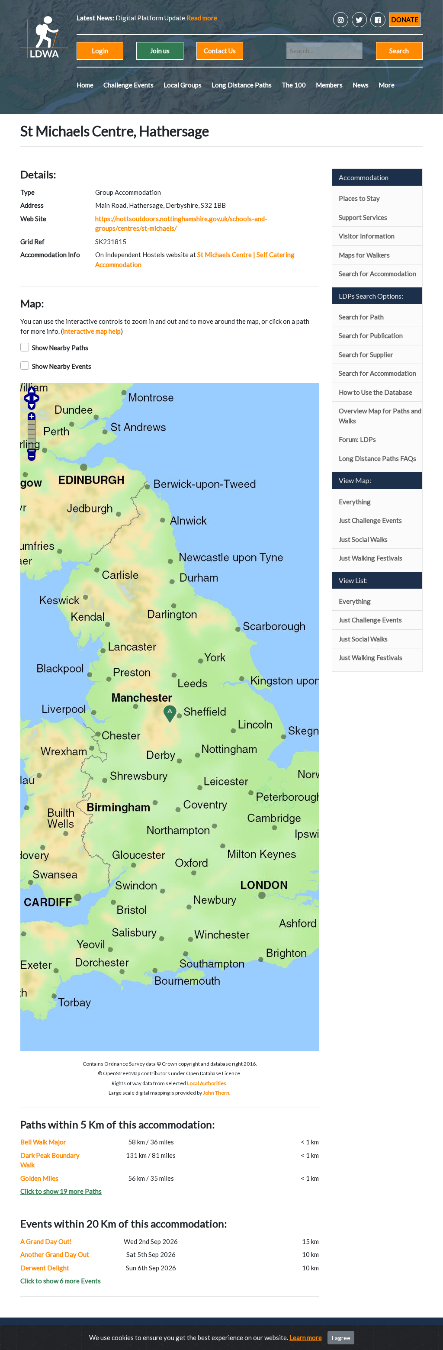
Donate (404, 19)
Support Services (363, 217)
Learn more (305, 1337)
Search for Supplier (366, 354)
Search (399, 51)
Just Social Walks (363, 539)
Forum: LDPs (357, 439)
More (387, 85)
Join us (160, 51)
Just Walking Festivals (370, 558)
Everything (355, 502)
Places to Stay (359, 198)
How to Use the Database (375, 392)
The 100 (294, 85)
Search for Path (361, 317)
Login (100, 51)
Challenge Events (128, 85)
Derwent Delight (44, 1268)
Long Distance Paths (242, 85)
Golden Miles (39, 1178)
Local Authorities (206, 1083)
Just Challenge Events (370, 520)
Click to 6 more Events (60, 1281)
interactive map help (92, 331)
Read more (169, 18)
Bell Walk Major (43, 1142)
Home (85, 85)
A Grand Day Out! (46, 1241)
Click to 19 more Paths (61, 1191)
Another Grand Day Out (54, 1254)
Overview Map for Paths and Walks (380, 416)
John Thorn (216, 1092)
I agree (340, 1337)
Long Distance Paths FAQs (377, 458)
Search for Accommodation (377, 273)
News (361, 85)
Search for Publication (371, 335)
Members (329, 85)
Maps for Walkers (364, 255)
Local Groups (183, 85)
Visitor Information (367, 236)
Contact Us (220, 51)
